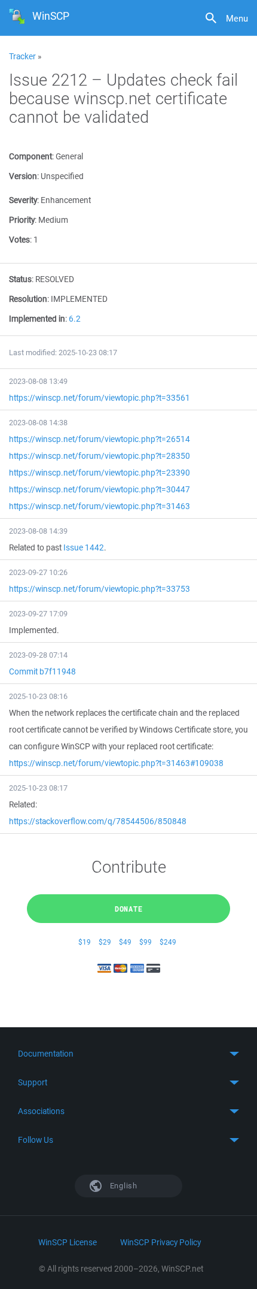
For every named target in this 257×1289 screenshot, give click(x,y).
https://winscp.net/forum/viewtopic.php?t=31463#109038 (116, 763)
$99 (145, 941)
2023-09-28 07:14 (38, 655)
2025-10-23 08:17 (38, 788)
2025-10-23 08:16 (38, 696)
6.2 (75, 318)
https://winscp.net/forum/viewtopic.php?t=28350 (99, 455)
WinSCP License (67, 1242)
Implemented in (37, 318)
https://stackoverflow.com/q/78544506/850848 (97, 821)
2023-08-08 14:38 (38, 422)
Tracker (22, 56)
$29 (105, 941)
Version (23, 176)
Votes (19, 239)
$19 (84, 941)
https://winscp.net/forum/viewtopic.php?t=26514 (99, 439)
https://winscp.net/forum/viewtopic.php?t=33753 (99, 588)
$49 (125, 941)
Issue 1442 (83, 547)
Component (30, 156)
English (122, 1186)
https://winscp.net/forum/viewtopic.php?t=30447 (99, 489)
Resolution (28, 298)
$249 (168, 941)
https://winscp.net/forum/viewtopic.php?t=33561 (99, 397)
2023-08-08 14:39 (38, 531)
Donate (129, 908)
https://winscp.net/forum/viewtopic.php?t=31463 (99, 506)
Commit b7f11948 (42, 671)
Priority (22, 219)
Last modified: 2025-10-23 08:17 (63, 352)
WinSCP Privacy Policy (160, 1242)
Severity (23, 200)
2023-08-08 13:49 (38, 381)
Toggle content (128, 1053)
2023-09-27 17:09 (38, 614)
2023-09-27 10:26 (38, 572)
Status (20, 279)
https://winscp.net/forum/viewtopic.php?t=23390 (99, 472)
